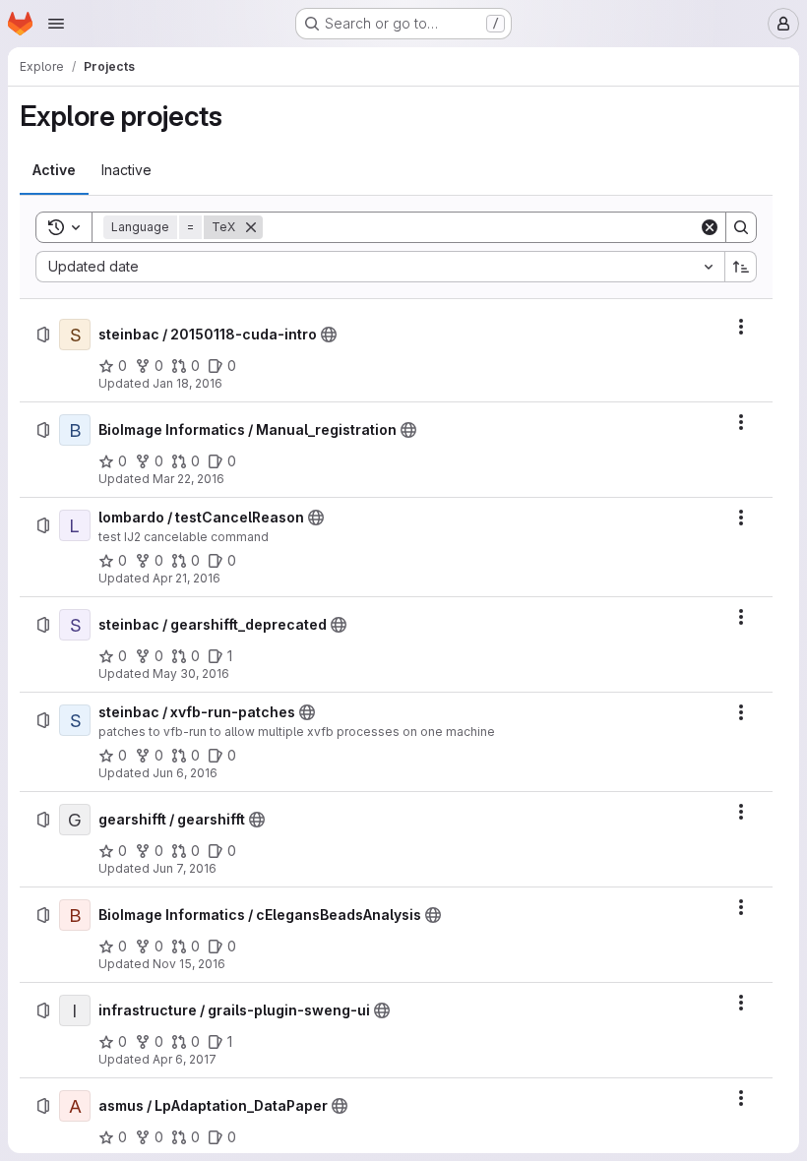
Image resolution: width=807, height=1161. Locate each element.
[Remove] (251, 227)
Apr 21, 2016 (186, 578)
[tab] (54, 170)
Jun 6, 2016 (185, 772)
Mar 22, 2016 (188, 478)
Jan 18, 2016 (187, 383)
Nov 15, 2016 (189, 963)
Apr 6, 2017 (185, 1059)
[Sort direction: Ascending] (741, 266)
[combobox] (379, 266)
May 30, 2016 (191, 673)
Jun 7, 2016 (185, 868)
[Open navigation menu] (56, 23)
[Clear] (709, 227)
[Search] (741, 227)
